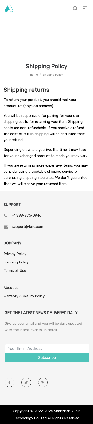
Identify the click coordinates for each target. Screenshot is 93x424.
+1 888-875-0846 (26, 215)
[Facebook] (9, 382)
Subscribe (47, 357)
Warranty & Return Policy (24, 296)
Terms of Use (15, 270)
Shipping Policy (16, 262)
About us (11, 288)
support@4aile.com (27, 226)
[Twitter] (26, 382)
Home (34, 74)
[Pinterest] (43, 382)
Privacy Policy (15, 254)
